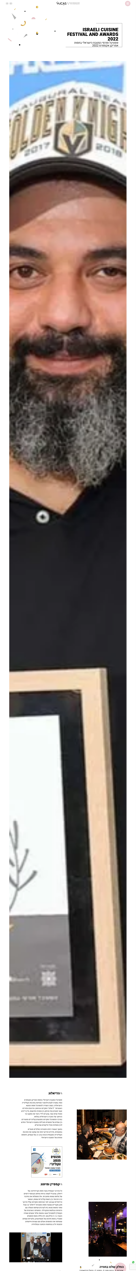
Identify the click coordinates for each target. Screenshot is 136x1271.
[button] (127, 3)
